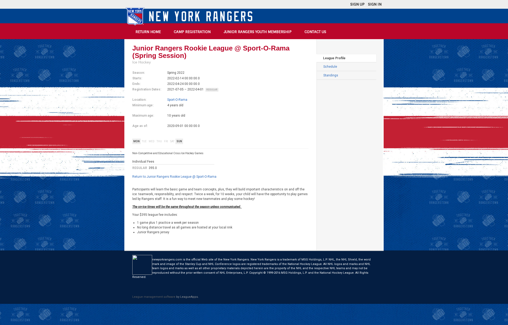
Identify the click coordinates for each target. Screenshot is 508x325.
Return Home (148, 31)
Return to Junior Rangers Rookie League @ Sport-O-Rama (174, 176)
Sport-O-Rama (177, 100)
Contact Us (315, 31)
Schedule (330, 66)
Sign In (375, 4)
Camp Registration (192, 31)
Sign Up (357, 4)
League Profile (334, 58)
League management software (153, 297)
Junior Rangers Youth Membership (258, 31)
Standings (330, 75)
